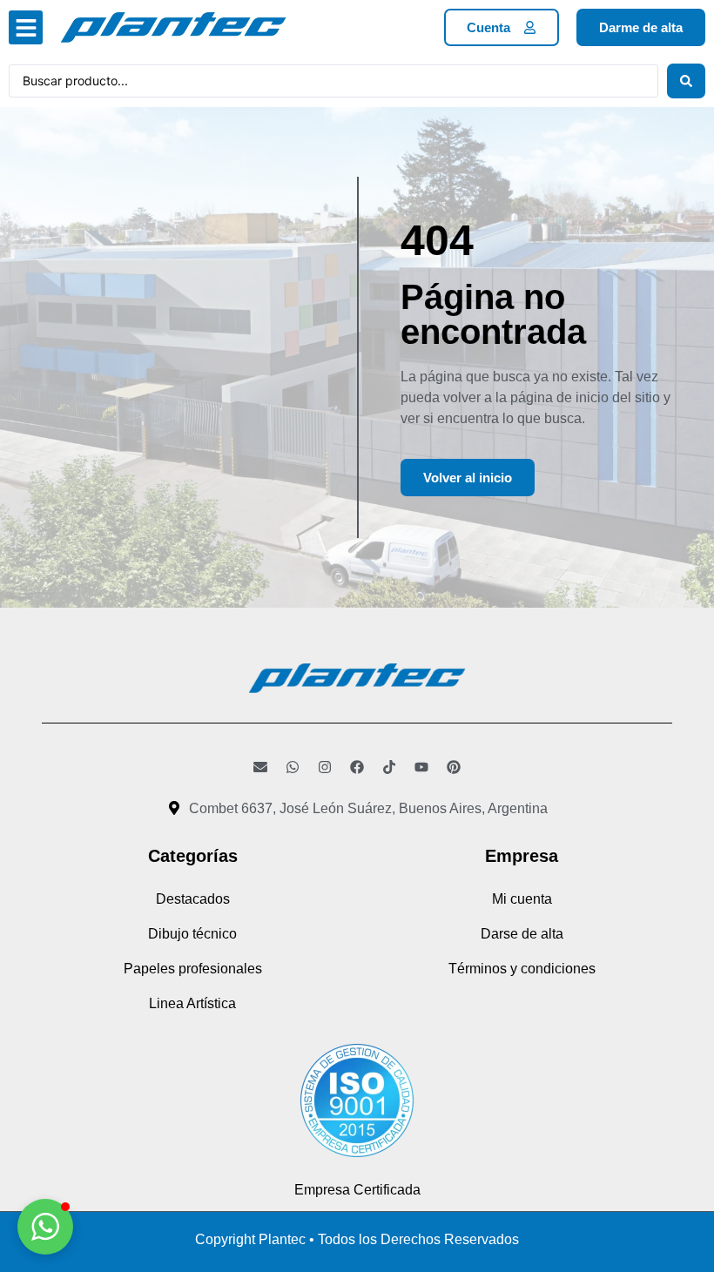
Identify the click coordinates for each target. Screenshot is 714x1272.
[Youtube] (421, 767)
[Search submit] (686, 81)
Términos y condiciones (522, 968)
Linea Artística (192, 1003)
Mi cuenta (522, 899)
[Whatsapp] (292, 767)
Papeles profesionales (193, 968)
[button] (26, 27)
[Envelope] (260, 767)
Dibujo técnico (192, 933)
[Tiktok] (389, 767)
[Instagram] (325, 767)
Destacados (193, 899)
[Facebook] (357, 767)
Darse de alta (522, 933)
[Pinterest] (454, 767)
